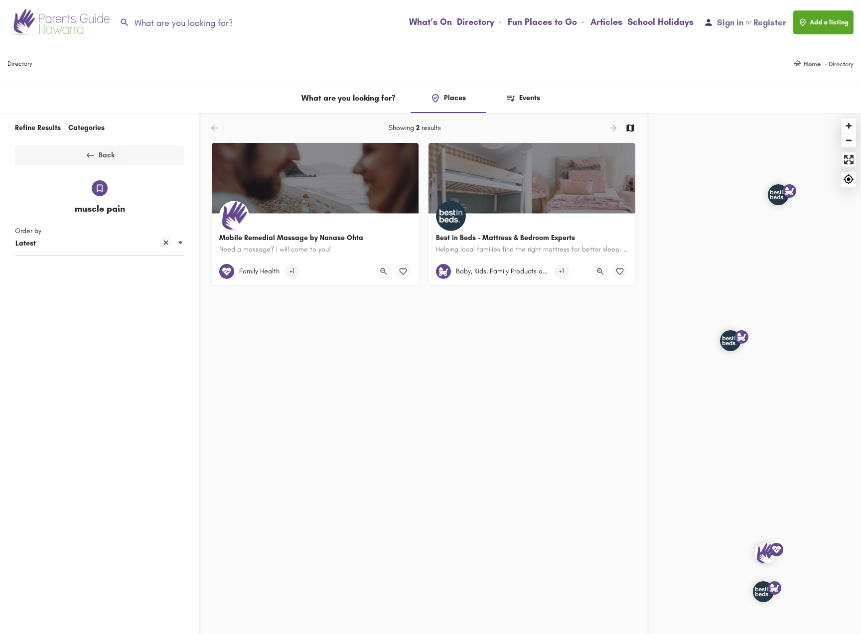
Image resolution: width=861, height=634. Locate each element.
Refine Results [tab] (38, 128)
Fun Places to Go (542, 21)
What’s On (430, 21)
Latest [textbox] (25, 243)
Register (769, 22)
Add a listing (829, 22)
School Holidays (660, 21)
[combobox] (99, 243)
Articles (606, 21)
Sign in (730, 22)
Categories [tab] (86, 128)
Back (107, 155)
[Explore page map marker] (765, 553)
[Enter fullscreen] (849, 159)
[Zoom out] (849, 140)
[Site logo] (59, 21)
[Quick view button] (384, 271)
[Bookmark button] (403, 271)
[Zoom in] (849, 126)
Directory (475, 21)
